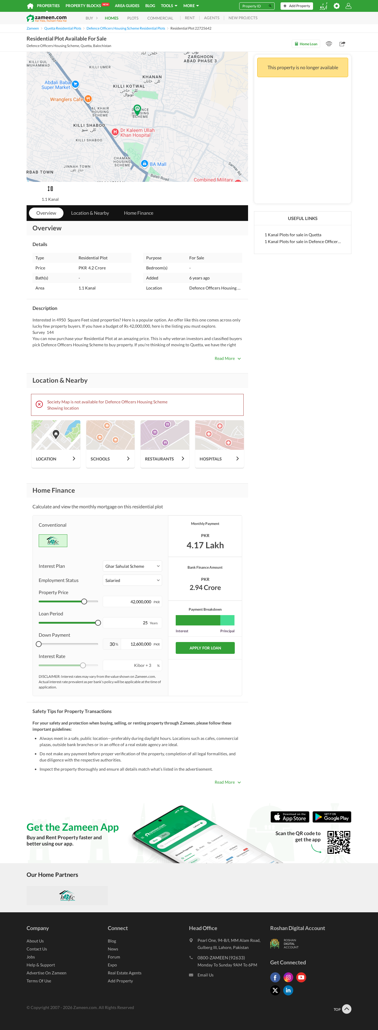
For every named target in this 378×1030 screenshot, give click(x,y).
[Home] (30, 6)
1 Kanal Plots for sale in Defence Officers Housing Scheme (303, 241)
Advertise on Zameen (46, 972)
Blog (150, 5)
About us (35, 940)
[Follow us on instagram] (289, 982)
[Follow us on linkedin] (289, 995)
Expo (112, 964)
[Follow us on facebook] (276, 982)
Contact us (37, 948)
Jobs (31, 956)
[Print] (329, 44)
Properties (48, 5)
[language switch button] (323, 6)
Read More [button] (225, 358)
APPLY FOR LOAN (205, 648)
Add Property (120, 980)
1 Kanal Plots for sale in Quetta (293, 234)
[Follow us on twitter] (276, 995)
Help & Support (41, 964)
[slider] (84, 601)
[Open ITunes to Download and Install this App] (291, 821)
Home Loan (308, 44)
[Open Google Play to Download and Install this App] (331, 821)
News (113, 948)
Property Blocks (87, 5)
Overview (46, 213)
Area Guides (127, 5)
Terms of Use (39, 980)
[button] (132, 566)
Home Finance (138, 213)
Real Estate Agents (124, 972)
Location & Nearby (90, 213)
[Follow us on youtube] (302, 982)
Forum (114, 956)
